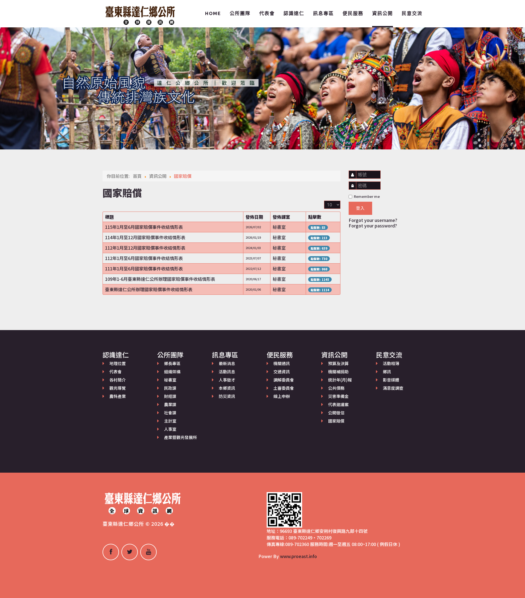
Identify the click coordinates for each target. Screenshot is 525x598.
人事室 (170, 429)
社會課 (170, 412)
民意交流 (412, 13)
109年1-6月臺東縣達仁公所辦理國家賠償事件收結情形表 (160, 279)
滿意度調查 (393, 388)
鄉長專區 (172, 363)
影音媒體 (391, 380)
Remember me (366, 196)
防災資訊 (227, 396)
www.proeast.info (298, 556)
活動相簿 (391, 363)
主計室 (170, 421)
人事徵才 (227, 380)
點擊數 (314, 216)
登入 (360, 208)
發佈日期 (254, 216)
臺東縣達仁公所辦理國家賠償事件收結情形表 (148, 289)
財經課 (170, 396)
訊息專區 (323, 13)
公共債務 (336, 388)
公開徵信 (336, 412)
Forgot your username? (373, 220)
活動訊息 (227, 371)
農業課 (170, 404)
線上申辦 (281, 396)
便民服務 (353, 13)
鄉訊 (387, 371)
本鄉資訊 (227, 388)
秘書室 (170, 380)
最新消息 (227, 363)
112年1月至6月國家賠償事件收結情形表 (144, 258)
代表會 (267, 13)
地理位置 (117, 363)
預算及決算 (338, 363)
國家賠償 (336, 421)
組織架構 (172, 371)
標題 (109, 216)
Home (213, 13)
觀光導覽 (117, 388)
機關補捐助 (338, 371)
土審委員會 (283, 388)
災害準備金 (338, 396)
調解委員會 (283, 380)
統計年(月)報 (340, 380)
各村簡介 (117, 380)
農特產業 (117, 396)
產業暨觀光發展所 (180, 437)
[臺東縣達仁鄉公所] (139, 14)
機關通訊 (281, 363)
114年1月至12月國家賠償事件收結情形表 (145, 237)
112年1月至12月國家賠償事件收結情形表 (145, 247)
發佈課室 (281, 216)
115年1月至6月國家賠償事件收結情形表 (144, 227)
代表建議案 (338, 404)
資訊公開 (382, 13)
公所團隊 (240, 13)
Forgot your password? (373, 225)
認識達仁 (294, 13)
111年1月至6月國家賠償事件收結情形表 (144, 268)
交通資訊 (281, 371)
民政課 (170, 388)
